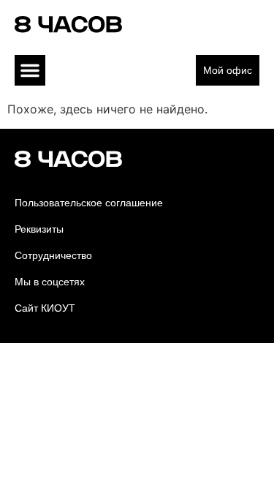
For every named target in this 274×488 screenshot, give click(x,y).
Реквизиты (39, 229)
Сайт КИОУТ (45, 308)
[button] (30, 70)
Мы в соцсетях (50, 282)
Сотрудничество (53, 255)
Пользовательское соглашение (89, 203)
